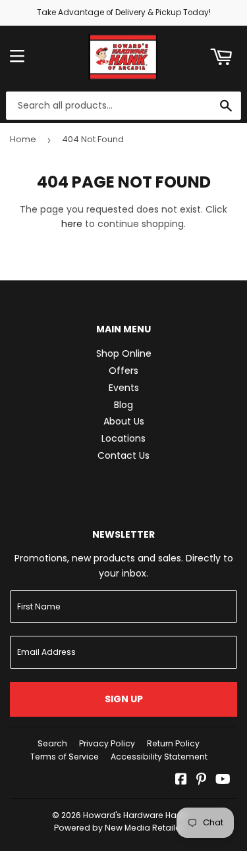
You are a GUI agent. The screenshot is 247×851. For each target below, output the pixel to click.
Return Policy (173, 743)
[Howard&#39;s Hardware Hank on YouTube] (223, 780)
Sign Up (124, 699)
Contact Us (123, 455)
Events (124, 387)
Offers (123, 370)
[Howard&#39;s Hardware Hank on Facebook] (181, 780)
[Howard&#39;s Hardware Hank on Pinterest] (201, 780)
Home (23, 139)
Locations (123, 438)
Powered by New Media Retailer (118, 827)
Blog (123, 404)
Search (52, 743)
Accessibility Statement (159, 756)
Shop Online (123, 353)
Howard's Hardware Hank (134, 815)
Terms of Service (64, 756)
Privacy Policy (107, 743)
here (71, 223)
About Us (123, 421)
